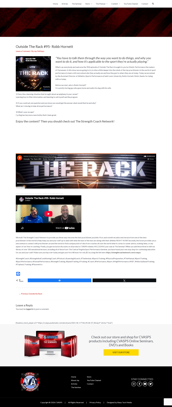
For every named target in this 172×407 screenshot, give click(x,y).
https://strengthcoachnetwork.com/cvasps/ (123, 252)
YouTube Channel (131, 4)
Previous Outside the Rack (30, 294)
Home (55, 4)
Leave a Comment (23, 51)
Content (114, 4)
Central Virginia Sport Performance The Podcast (29, 193)
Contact (145, 4)
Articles (65, 4)
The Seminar (77, 4)
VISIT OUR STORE (121, 352)
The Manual (100, 4)
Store (87, 4)
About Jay (75, 380)
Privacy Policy (95, 402)
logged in (29, 309)
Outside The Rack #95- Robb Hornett (53, 193)
